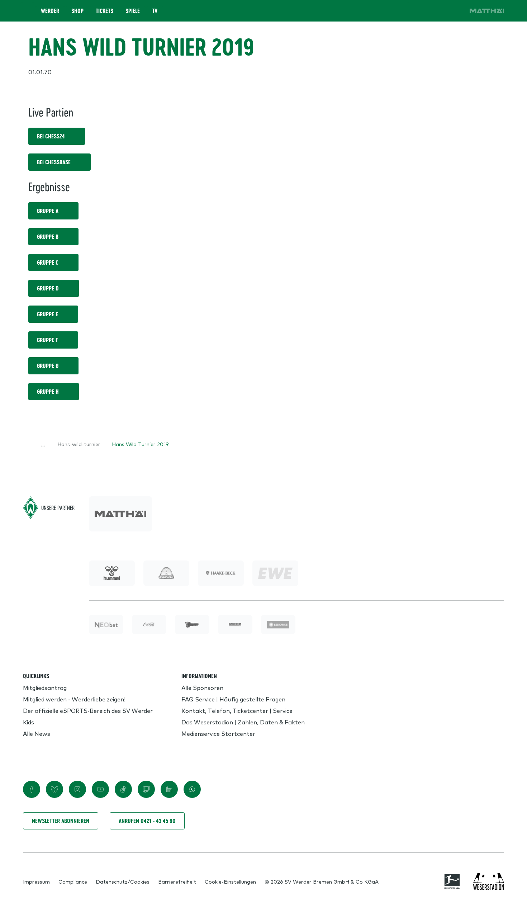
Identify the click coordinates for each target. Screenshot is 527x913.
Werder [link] (50, 11)
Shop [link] (77, 11)
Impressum (36, 881)
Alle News (36, 733)
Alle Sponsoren (202, 687)
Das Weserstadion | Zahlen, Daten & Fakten (243, 722)
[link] (487, 10)
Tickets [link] (104, 11)
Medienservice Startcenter (218, 733)
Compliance (72, 881)
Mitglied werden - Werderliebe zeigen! (74, 699)
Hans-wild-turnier (78, 444)
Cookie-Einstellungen (230, 881)
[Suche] (415, 10)
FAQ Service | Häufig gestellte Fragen (233, 699)
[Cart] (435, 10)
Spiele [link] (132, 11)
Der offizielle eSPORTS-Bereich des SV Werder (88, 710)
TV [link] (154, 11)
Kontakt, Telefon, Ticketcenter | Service (237, 710)
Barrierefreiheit (177, 881)
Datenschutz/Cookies (122, 881)
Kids (28, 722)
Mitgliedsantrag (45, 687)
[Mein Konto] (455, 10)
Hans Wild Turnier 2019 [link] (140, 444)
